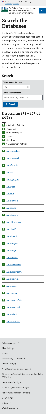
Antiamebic (12, 286)
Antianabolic (12, 314)
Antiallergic (12, 250)
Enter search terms (12, 92)
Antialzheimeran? (14, 271)
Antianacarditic (13, 321)
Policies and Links (9, 343)
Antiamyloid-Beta (14, 300)
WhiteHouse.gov (9, 408)
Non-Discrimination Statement (15, 369)
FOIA (4, 353)
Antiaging (11, 186)
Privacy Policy (8, 363)
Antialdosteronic (14, 222)
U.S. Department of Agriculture (21, 13)
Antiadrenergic (13, 158)
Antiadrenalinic (13, 151)
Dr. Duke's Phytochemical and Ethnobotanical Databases (22, 9)
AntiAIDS (10, 193)
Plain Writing (7, 348)
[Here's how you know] (23, 3)
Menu (43, 10)
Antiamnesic (12, 293)
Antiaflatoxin (12, 165)
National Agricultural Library (14, 387)
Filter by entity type (12, 82)
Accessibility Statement (12, 358)
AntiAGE (10, 172)
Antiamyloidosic (14, 307)
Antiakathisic (12, 200)
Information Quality (10, 382)
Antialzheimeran (14, 264)
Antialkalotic (12, 236)
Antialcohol (12, 208)
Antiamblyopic (13, 279)
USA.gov (5, 403)
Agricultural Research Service (15, 392)
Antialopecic (12, 257)
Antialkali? (11, 229)
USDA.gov (6, 398)
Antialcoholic (12, 215)
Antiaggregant (13, 179)
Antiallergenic (13, 243)
